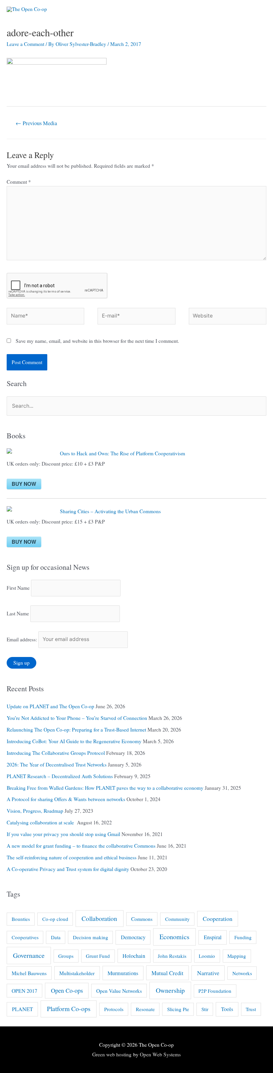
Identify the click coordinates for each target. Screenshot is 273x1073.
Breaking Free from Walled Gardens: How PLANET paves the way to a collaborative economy (105, 787)
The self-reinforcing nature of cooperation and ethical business (71, 857)
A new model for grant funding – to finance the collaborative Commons (81, 845)
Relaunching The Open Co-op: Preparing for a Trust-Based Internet (76, 729)
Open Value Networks (119, 990)
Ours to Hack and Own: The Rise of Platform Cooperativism (122, 453)
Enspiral (213, 937)
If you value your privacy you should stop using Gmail (63, 834)
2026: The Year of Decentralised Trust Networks (57, 764)
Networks (242, 973)
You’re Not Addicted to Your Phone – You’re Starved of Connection (77, 718)
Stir (204, 1009)
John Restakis (172, 956)
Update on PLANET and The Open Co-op (50, 706)
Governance (29, 955)
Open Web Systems (160, 1054)
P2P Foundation (214, 990)
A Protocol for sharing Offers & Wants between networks (66, 799)
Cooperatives (25, 937)
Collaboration (99, 918)
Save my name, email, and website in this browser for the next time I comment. (97, 340)
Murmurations (123, 973)
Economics (174, 936)
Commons (141, 918)
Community (177, 919)
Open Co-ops (67, 990)
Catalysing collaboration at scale (41, 822)
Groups (66, 956)
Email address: (22, 639)
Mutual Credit (167, 973)
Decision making (90, 937)
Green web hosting (112, 1054)
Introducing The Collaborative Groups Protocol (56, 753)
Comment (19, 181)
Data (56, 937)
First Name (18, 587)
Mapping (236, 956)
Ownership (170, 990)
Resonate (145, 1009)
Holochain (134, 956)
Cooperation (217, 919)
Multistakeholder (77, 972)
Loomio (207, 956)
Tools (227, 1009)
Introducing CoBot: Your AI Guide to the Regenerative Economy (74, 741)
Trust (251, 1009)
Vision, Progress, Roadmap (35, 810)
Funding (243, 937)
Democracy (133, 937)
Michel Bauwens (29, 972)
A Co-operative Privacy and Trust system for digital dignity (68, 869)
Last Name (18, 613)
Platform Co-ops (69, 1008)
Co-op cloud (55, 919)
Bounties (21, 919)
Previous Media (36, 123)
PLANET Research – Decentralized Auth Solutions (60, 776)
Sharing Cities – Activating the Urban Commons (110, 511)
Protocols (114, 1009)
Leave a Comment (25, 44)
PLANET (22, 1009)
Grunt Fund (98, 956)
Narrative (208, 973)
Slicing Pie (178, 1009)
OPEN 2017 (24, 990)
